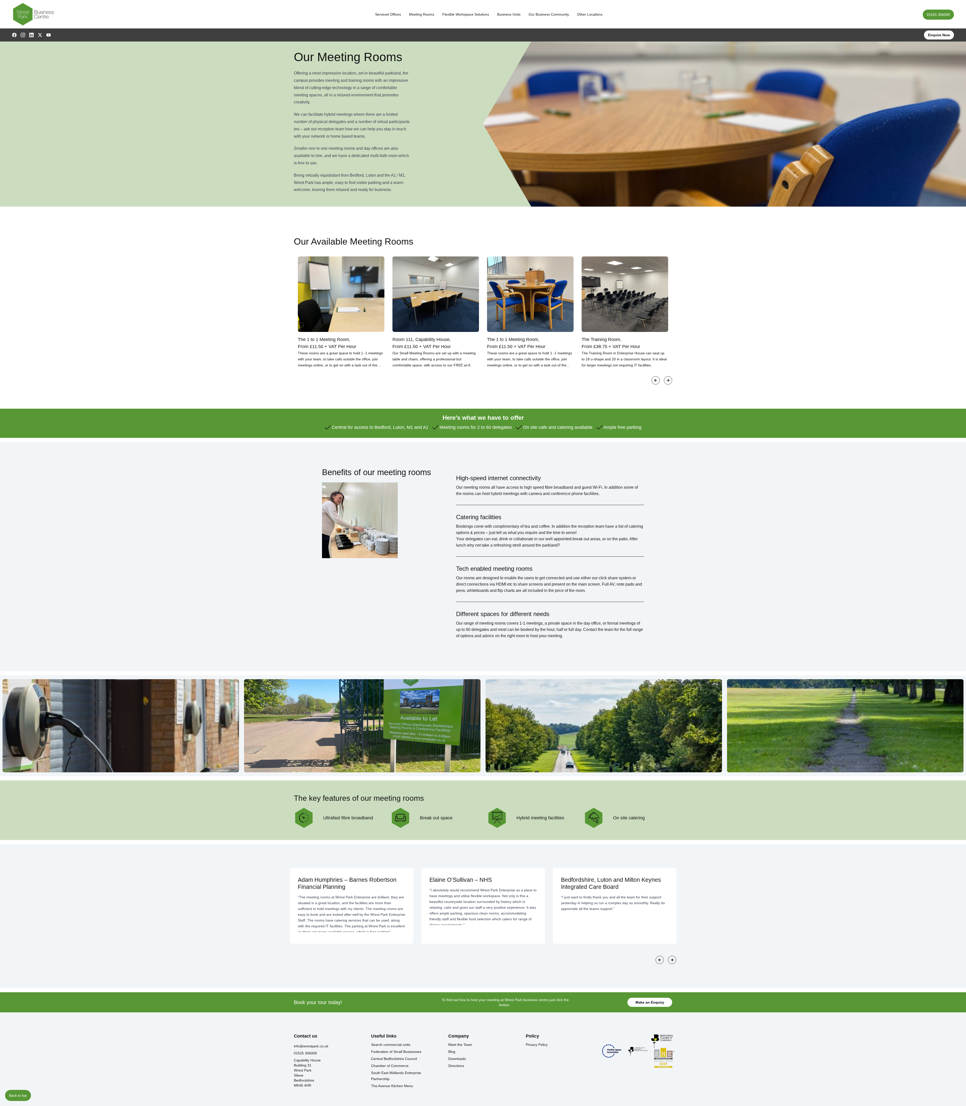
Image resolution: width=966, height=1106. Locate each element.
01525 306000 (938, 15)
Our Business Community (549, 14)
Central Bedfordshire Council (394, 1059)
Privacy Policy (537, 1045)
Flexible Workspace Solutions (465, 14)
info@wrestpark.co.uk (311, 1046)
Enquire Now (939, 35)
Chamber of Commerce (390, 1066)
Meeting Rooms (421, 14)
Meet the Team (460, 1045)
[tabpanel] (341, 312)
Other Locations (589, 14)
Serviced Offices (388, 14)
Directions (456, 1066)
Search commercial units (390, 1045)
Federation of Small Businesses (396, 1052)
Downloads (457, 1059)
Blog (451, 1052)
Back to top (18, 1095)
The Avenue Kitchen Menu (392, 1086)
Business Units (508, 14)
